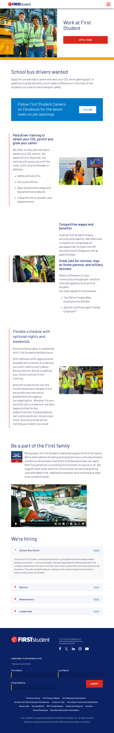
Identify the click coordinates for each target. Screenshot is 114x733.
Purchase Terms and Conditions (82, 702)
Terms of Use (58, 702)
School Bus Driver (27, 550)
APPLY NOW (85, 39)
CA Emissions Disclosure (74, 698)
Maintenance (24, 599)
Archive (89, 706)
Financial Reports (74, 706)
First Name (16, 670)
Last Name (63, 670)
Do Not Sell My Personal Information (31, 702)
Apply (96, 549)
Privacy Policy (33, 698)
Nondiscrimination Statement (64, 710)
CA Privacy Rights (51, 698)
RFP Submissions (55, 706)
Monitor (21, 587)
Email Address (18, 682)
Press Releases (40, 710)
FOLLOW (87, 109)
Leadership (23, 611)
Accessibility (38, 706)
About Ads (24, 706)
